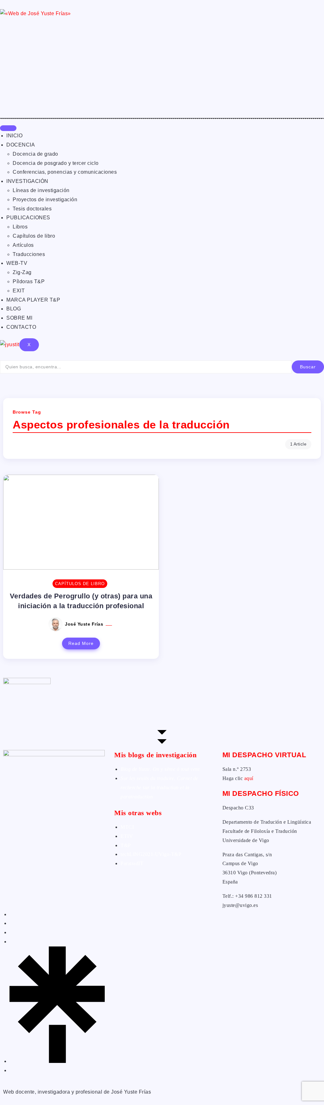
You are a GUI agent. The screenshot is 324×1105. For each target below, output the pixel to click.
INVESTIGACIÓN (27, 181)
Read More (81, 643)
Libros (20, 226)
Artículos (23, 245)
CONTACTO (21, 327)
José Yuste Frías (85, 624)
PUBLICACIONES (28, 217)
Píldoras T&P (29, 281)
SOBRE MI (19, 318)
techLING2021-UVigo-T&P (151, 854)
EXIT (19, 290)
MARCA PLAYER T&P (33, 300)
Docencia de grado (35, 154)
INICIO (14, 135)
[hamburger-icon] (8, 128)
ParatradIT (132, 863)
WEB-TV (16, 263)
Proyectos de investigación (45, 199)
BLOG (13, 308)
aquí (248, 778)
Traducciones (29, 254)
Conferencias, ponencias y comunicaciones (65, 172)
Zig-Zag (22, 272)
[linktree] (57, 1061)
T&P (126, 845)
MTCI (127, 827)
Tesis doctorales (32, 208)
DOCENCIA (20, 144)
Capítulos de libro (34, 236)
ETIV (127, 836)
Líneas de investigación (41, 190)
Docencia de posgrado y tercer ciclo (56, 163)
